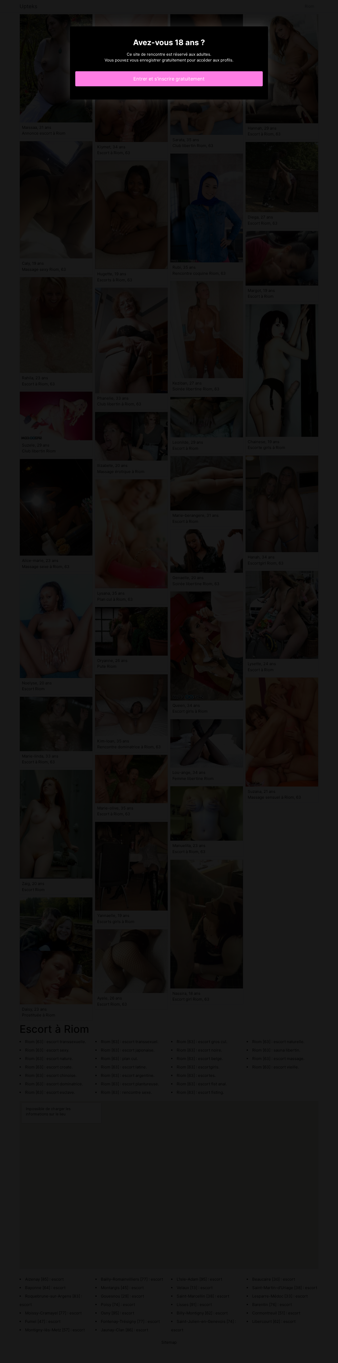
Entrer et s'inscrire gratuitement (169, 79)
